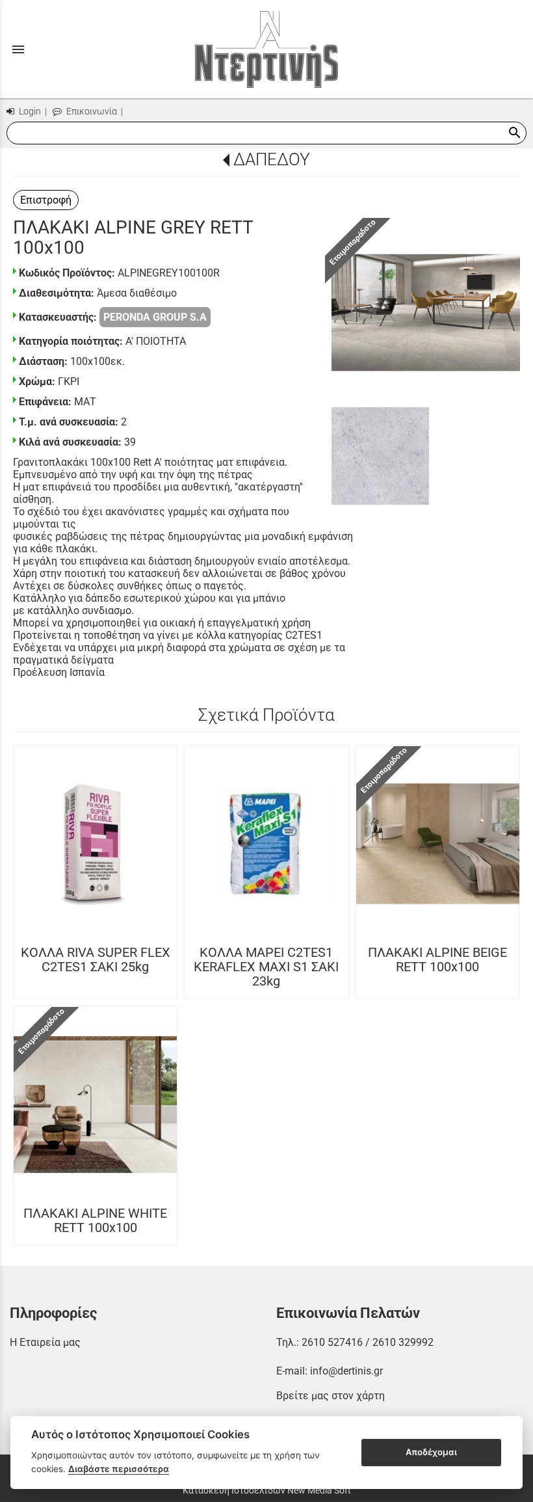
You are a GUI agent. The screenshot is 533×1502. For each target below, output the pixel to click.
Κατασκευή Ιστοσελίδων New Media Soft (267, 1490)
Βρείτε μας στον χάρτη (330, 1395)
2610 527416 (332, 1342)
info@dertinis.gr (346, 1371)
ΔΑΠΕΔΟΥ (271, 159)
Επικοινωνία (90, 111)
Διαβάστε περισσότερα (118, 1469)
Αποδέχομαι (431, 1452)
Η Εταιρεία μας (45, 1342)
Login (29, 111)
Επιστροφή (46, 200)
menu (18, 49)
